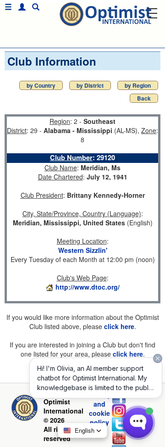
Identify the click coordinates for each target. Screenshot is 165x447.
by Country (41, 85)
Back (144, 98)
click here (119, 326)
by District (90, 85)
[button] (20, 7)
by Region (138, 85)
